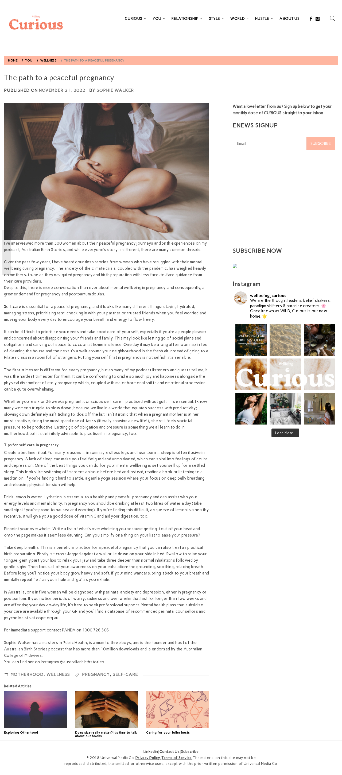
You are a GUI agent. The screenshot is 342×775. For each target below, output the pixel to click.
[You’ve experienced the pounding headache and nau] (319, 409)
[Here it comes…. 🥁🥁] (285, 374)
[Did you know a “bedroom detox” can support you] (285, 409)
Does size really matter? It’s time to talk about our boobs (106, 734)
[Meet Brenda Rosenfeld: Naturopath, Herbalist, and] (319, 340)
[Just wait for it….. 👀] (319, 374)
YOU (157, 18)
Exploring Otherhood (21, 732)
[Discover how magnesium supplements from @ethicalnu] (251, 409)
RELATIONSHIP (185, 18)
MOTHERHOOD (27, 674)
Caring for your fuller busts (168, 732)
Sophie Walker (115, 90)
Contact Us (170, 751)
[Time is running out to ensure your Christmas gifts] (251, 340)
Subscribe (320, 143)
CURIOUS (133, 18)
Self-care (12, 306)
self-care (125, 674)
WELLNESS (58, 674)
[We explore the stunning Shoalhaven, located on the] (285, 340)
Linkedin (150, 751)
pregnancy (96, 674)
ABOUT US (289, 18)
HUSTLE (262, 18)
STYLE (214, 18)
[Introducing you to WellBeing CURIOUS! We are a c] (251, 374)
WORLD (237, 18)
